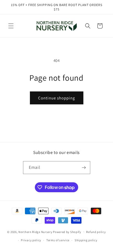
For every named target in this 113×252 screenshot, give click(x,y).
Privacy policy (31, 240)
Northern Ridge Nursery (35, 232)
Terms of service (57, 240)
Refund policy (96, 232)
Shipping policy (86, 240)
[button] (11, 26)
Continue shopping (56, 98)
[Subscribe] (84, 167)
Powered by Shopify (67, 232)
